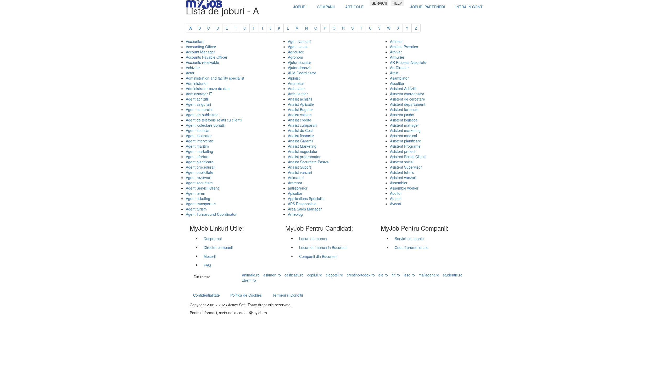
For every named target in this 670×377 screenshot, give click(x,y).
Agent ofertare (198, 156)
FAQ (207, 265)
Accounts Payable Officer (206, 57)
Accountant (195, 41)
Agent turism (196, 209)
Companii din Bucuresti (318, 256)
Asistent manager (404, 125)
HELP (397, 3)
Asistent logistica (403, 120)
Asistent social (402, 161)
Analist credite (299, 120)
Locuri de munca (313, 238)
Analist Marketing (302, 146)
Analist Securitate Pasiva (308, 161)
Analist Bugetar (300, 109)
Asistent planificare (405, 140)
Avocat (395, 203)
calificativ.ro (294, 275)
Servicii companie (409, 238)
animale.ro (251, 275)
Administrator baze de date (208, 88)
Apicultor (295, 193)
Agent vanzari (299, 41)
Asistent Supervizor (406, 167)
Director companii (218, 247)
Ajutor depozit (299, 67)
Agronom (295, 57)
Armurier (397, 57)
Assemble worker (404, 188)
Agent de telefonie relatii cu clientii (214, 120)
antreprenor (298, 188)
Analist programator (304, 156)
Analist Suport (299, 167)
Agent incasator (199, 135)
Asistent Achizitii (403, 88)
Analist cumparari (302, 125)
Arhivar (396, 51)
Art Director (399, 67)
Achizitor (193, 67)
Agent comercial (199, 109)
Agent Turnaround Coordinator (211, 214)
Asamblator (399, 78)
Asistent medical (403, 135)
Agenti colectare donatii (205, 125)
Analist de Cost (300, 130)
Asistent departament (407, 104)
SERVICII (379, 3)
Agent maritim (197, 146)
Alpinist (294, 78)
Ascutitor (397, 83)
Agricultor (296, 51)
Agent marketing (199, 151)
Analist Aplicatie (301, 104)
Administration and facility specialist (215, 78)
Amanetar (296, 83)
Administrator (197, 83)
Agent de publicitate (202, 114)
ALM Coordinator (302, 72)
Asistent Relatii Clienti (408, 156)
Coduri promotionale (411, 247)
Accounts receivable (202, 62)
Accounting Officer (201, 46)
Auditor (396, 193)
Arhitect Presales (404, 46)
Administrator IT (199, 93)
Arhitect (396, 41)
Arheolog (295, 214)
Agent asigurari (198, 104)
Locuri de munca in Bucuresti (323, 247)
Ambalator (296, 88)
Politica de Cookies (246, 295)
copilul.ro (314, 275)
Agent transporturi (201, 203)
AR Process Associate (408, 62)
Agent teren (195, 193)
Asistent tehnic (402, 172)
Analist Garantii (300, 140)
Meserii (210, 256)
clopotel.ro (334, 275)
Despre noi (213, 238)
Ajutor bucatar (299, 62)
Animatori (296, 177)
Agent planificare (200, 161)
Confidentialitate (206, 295)
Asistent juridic (402, 114)
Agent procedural (200, 167)
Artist (394, 72)
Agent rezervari (198, 177)
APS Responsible (302, 203)
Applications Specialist (306, 198)
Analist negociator (302, 151)
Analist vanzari (300, 172)
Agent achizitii (197, 99)
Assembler (398, 182)
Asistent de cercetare (407, 99)
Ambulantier (298, 93)
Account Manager (200, 51)
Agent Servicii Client (202, 188)
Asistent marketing (405, 130)
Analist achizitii (300, 99)
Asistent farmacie (404, 109)
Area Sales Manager (305, 209)
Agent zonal (298, 46)
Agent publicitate (199, 172)
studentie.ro (452, 275)
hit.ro (396, 275)
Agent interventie (200, 140)
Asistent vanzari (403, 177)
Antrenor (295, 182)
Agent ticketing (198, 198)
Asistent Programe (405, 146)
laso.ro (409, 275)
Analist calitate (300, 114)
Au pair (396, 198)
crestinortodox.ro (361, 275)
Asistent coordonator (407, 93)
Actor (190, 72)
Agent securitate (199, 182)
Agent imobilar (198, 130)
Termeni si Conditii (287, 295)
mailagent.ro (428, 275)
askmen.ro (272, 275)
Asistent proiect (402, 151)
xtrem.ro (249, 280)
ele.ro (383, 275)
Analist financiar (301, 135)
